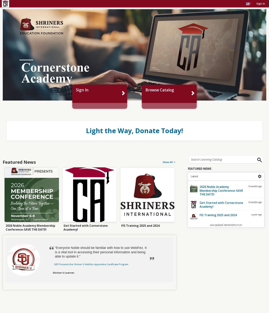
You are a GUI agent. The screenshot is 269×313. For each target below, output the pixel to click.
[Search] (258, 160)
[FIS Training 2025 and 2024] (147, 199)
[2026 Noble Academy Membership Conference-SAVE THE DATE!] (31, 199)
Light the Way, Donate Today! (134, 130)
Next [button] (174, 189)
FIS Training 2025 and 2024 (218, 215)
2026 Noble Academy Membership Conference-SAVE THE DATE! (221, 191)
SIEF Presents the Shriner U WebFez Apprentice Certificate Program (91, 264)
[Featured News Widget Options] (260, 176)
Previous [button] (5, 189)
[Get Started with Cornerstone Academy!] (89, 199)
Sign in (260, 3)
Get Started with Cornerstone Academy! (221, 205)
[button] (26, 259)
